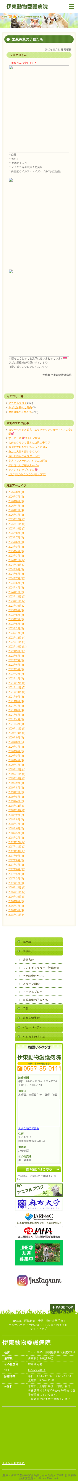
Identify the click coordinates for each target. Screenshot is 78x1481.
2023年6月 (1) (16, 623)
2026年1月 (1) (16, 514)
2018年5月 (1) (16, 833)
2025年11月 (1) (16, 524)
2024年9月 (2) (16, 569)
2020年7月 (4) (16, 746)
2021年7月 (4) (16, 705)
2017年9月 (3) (16, 855)
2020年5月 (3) (16, 755)
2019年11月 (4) (16, 774)
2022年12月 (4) (16, 637)
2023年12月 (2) (16, 596)
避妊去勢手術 (31, 1018)
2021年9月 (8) (16, 696)
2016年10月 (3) (16, 896)
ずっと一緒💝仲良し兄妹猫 (24, 438)
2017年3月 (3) (16, 878)
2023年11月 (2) (16, 601)
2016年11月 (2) (16, 892)
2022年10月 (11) (17, 646)
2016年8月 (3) (16, 901)
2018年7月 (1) (16, 823)
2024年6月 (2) (16, 583)
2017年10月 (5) (16, 851)
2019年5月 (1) (16, 796)
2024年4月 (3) (16, 587)
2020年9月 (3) (16, 737)
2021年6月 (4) (16, 710)
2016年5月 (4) (16, 910)
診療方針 (28, 959)
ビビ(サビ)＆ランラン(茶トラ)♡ (27, 474)
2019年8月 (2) (16, 787)
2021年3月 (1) (16, 724)
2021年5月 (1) (16, 714)
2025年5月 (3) (16, 546)
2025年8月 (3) (16, 532)
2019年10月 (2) (16, 778)
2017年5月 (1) (16, 873)
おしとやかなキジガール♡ (24, 456)
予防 (25, 1008)
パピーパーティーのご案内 (25, 1324)
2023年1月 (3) (16, 633)
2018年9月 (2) (16, 814)
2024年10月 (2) (16, 564)
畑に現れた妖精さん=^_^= (23, 465)
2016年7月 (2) (16, 905)
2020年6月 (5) (16, 751)
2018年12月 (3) (16, 805)
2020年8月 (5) (16, 742)
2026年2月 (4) (16, 510)
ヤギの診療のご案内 (20, 407)
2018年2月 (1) (16, 837)
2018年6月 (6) (16, 828)
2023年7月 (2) (16, 619)
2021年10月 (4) (16, 692)
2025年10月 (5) (16, 528)
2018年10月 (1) (16, 810)
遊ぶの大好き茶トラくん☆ (24, 451)
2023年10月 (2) (16, 605)
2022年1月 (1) (16, 678)
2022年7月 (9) (16, 660)
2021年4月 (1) (16, 719)
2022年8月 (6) (16, 655)
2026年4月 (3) (16, 505)
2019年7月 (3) (16, 792)
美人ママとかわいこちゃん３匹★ (27, 460)
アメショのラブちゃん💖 (23, 469)
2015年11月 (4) (16, 914)
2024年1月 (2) (16, 592)
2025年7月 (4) (16, 537)
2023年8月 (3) (16, 614)
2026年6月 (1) (16, 501)
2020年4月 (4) (16, 760)
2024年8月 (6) (16, 573)
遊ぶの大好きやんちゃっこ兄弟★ (27, 447)
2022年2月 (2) (16, 673)
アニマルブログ (17, 403)
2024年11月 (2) (16, 560)
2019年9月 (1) (16, 783)
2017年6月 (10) (16, 869)
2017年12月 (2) (16, 842)
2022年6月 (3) (16, 664)
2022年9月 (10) (16, 651)
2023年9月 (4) (16, 610)
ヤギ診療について (34, 976)
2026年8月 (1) (16, 492)
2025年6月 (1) (16, 542)
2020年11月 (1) (16, 728)
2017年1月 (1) (16, 883)
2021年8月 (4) (16, 701)
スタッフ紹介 (31, 983)
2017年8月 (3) (16, 860)
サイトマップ (38, 1328)
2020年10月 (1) (16, 732)
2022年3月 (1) (16, 669)
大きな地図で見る (28, 1128)
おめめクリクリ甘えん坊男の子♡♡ (29, 442)
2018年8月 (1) (16, 819)
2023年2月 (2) (16, 628)
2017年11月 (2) (16, 846)
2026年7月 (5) (16, 496)
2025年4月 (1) (16, 551)
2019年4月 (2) (16, 801)
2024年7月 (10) (16, 578)
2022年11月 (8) (16, 642)
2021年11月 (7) (16, 687)
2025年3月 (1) (16, 555)
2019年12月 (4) (16, 769)
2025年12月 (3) (16, 519)
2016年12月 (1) (16, 887)
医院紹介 (28, 951)
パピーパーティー (34, 1027)
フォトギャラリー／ (41, 967)
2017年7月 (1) (16, 864)
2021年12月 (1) (16, 683)
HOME (27, 941)
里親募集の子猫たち (20, 412)
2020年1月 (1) (16, 764)
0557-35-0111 (37, 1370)
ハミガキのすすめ (34, 1036)
